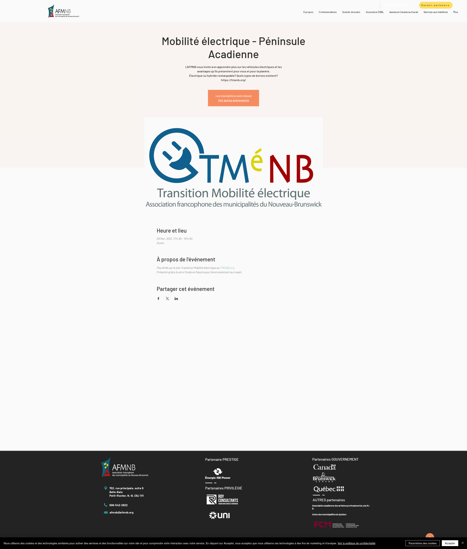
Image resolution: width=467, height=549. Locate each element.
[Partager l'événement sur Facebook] (158, 298)
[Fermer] (462, 543)
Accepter (450, 543)
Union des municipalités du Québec (329, 514)
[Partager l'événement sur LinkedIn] (176, 298)
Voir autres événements (233, 100)
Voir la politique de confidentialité (356, 543)
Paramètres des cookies (423, 543)
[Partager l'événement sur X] (167, 298)
